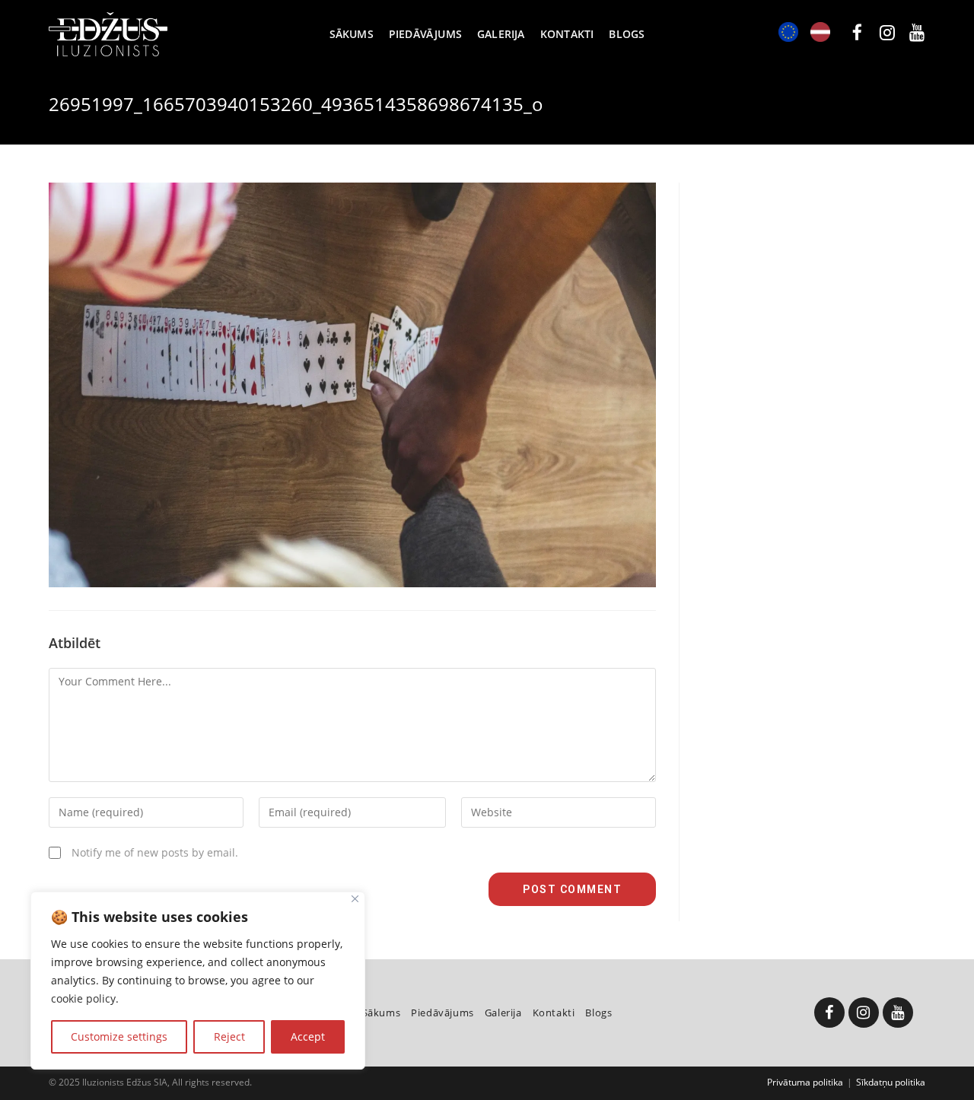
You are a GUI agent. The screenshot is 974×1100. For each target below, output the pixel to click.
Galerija (503, 1012)
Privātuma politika (805, 1082)
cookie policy (83, 998)
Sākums (381, 1012)
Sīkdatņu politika (890, 1082)
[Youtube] (898, 1012)
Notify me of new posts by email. (155, 852)
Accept (308, 1036)
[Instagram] (863, 1012)
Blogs (598, 1012)
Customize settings (119, 1036)
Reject (229, 1036)
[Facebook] (829, 1012)
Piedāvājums (442, 1012)
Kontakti (554, 1012)
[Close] (355, 898)
